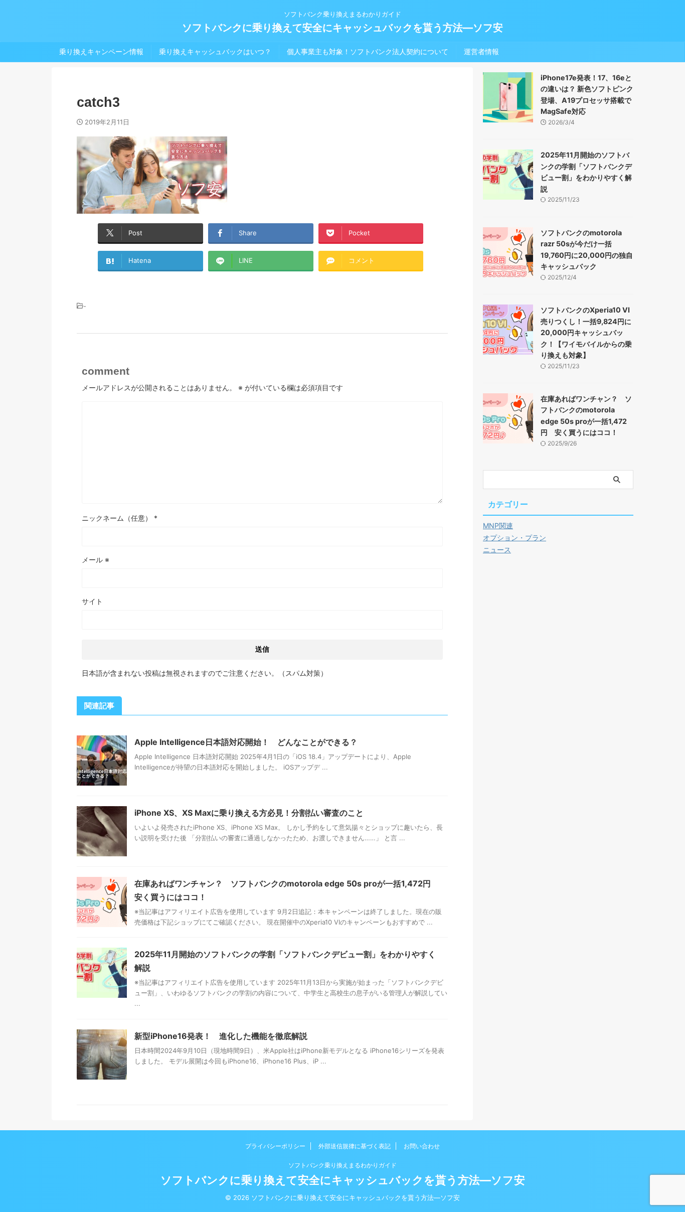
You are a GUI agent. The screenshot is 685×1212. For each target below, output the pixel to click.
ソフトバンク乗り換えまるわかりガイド (342, 1165)
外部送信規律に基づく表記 (354, 1146)
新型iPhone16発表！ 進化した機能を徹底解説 (220, 1036)
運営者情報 (481, 51)
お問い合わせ (422, 1146)
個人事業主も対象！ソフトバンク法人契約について (367, 51)
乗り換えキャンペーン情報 (101, 51)
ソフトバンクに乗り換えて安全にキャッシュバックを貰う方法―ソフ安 (342, 28)
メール (95, 559)
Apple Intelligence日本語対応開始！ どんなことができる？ (246, 742)
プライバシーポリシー (275, 1146)
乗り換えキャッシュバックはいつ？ (215, 51)
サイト (92, 601)
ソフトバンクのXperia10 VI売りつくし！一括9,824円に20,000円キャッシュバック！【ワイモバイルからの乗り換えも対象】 (586, 332)
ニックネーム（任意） (119, 518)
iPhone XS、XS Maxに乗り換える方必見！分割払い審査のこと (249, 813)
